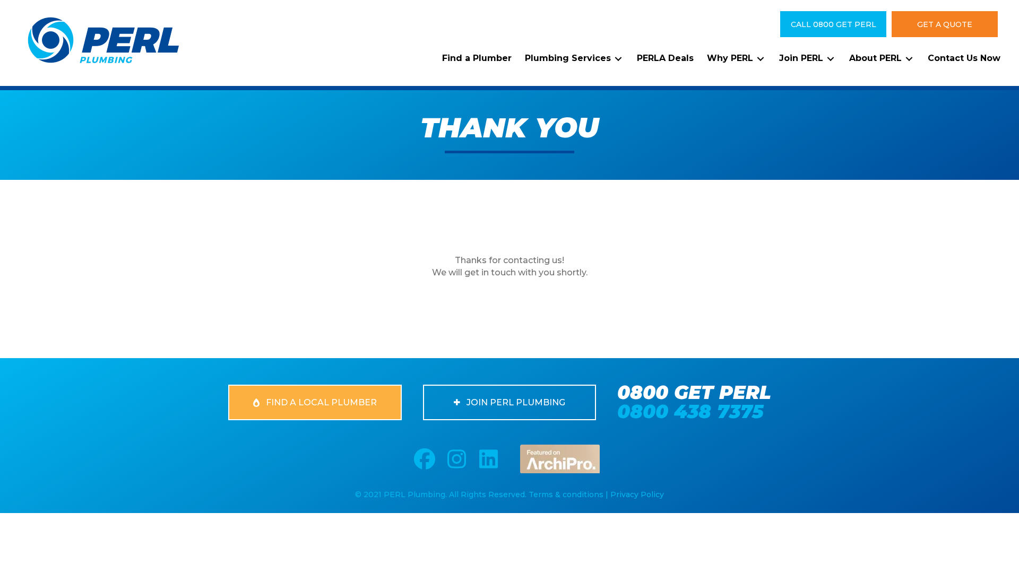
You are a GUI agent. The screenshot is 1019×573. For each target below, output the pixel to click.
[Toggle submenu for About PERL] (909, 59)
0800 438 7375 (690, 411)
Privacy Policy (637, 494)
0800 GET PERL (694, 392)
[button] (833, 24)
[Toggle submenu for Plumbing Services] (618, 59)
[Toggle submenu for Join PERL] (830, 59)
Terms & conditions (566, 494)
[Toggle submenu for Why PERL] (760, 59)
